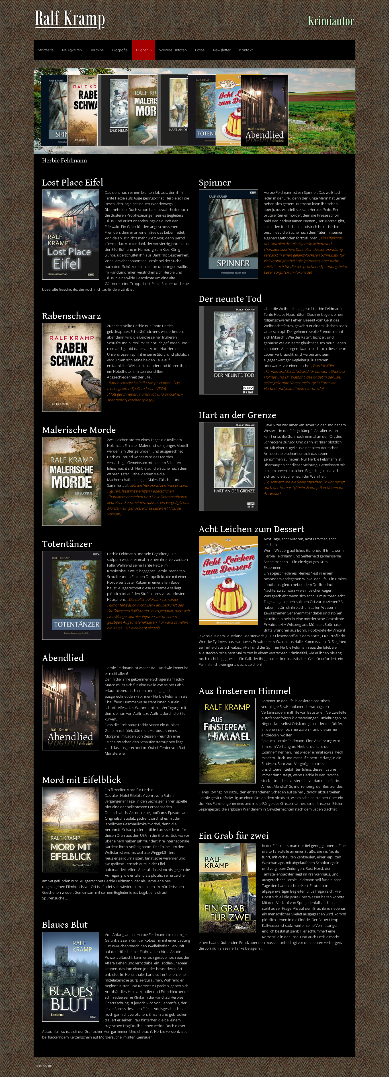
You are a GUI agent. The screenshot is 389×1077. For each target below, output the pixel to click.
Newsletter (222, 50)
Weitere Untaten (173, 50)
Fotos (199, 50)
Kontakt (246, 50)
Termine (97, 50)
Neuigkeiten (72, 50)
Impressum (43, 1065)
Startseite (46, 50)
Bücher (142, 50)
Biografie (120, 50)
